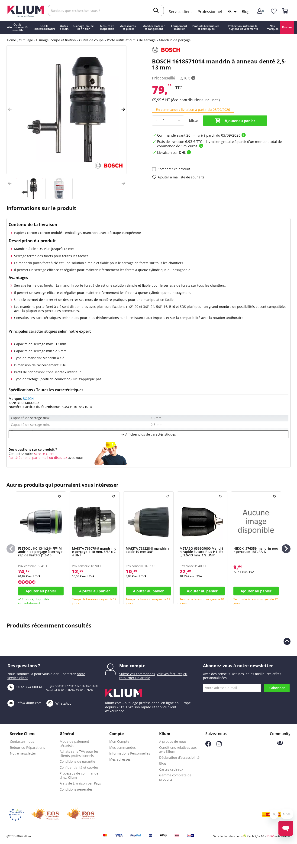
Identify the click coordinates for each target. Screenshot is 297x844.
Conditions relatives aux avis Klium (178, 749)
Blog (245, 11)
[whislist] (274, 11)
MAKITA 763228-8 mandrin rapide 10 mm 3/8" (148, 550)
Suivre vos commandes (137, 674)
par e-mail (40, 457)
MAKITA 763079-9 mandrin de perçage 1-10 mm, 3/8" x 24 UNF (94, 551)
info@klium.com (29, 703)
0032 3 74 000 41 (29, 687)
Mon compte (132, 665)
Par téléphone (19, 457)
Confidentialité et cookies (79, 767)
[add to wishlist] (60, 496)
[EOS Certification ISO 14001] (80, 814)
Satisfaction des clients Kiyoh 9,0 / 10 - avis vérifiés (252, 836)
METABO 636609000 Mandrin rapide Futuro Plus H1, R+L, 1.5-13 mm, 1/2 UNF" (201, 551)
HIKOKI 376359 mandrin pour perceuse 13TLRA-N (255, 550)
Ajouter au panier (239, 121)
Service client (180, 11)
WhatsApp (63, 703)
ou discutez (58, 457)
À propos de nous (173, 741)
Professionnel (210, 11)
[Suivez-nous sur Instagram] (219, 745)
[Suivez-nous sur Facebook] (208, 745)
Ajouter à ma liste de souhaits (181, 177)
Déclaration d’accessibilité (179, 757)
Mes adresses (120, 759)
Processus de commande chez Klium (79, 775)
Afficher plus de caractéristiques (150, 434)
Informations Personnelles (129, 753)
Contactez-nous (22, 741)
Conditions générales (76, 789)
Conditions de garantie (77, 761)
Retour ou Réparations (27, 747)
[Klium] (25, 11)
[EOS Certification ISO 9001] (45, 814)
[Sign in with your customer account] (261, 11)
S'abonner (277, 688)
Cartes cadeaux (171, 769)
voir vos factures (169, 674)
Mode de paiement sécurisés (74, 743)
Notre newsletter (23, 753)
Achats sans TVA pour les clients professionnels (79, 753)
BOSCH (28, 398)
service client (44, 453)
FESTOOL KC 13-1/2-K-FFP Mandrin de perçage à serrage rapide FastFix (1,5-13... (40, 551)
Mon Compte (119, 741)
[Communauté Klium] (280, 743)
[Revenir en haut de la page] (287, 641)
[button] (10, 109)
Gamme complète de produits (175, 777)
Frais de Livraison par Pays (80, 783)
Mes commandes (122, 747)
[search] (156, 10)
